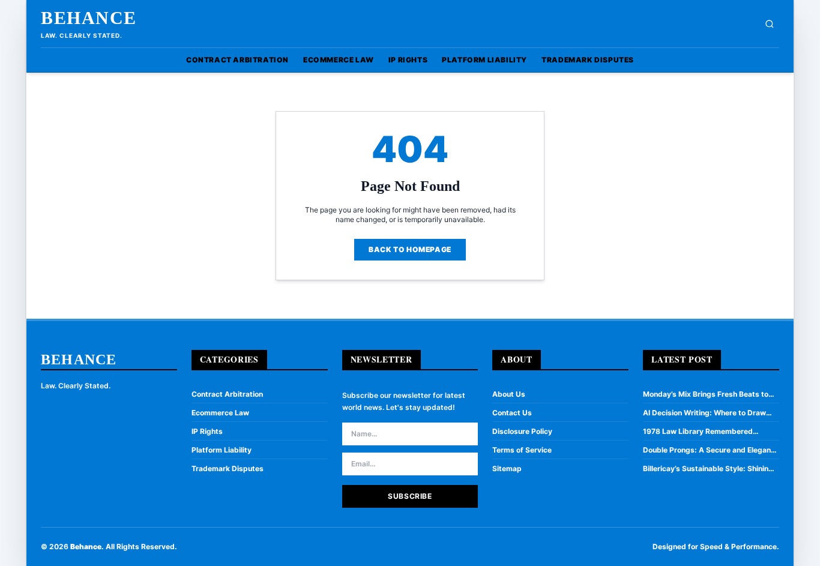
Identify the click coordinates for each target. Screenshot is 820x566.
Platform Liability (484, 59)
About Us (508, 394)
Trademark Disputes (587, 59)
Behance (89, 18)
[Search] (769, 24)
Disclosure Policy (522, 431)
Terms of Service (522, 449)
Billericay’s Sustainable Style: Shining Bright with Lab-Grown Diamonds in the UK (708, 469)
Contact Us (512, 412)
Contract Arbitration (237, 59)
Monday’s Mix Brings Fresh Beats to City (705, 394)
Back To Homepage (410, 249)
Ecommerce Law (338, 59)
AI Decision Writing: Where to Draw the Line (704, 413)
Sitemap (507, 468)
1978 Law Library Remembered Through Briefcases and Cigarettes (705, 431)
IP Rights (407, 59)
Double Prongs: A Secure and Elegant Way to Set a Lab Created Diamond (708, 450)
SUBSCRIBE (410, 496)
